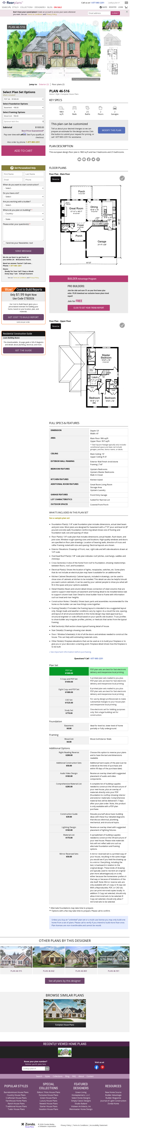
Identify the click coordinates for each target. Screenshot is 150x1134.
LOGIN (120, 7)
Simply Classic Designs (81, 1100)
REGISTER (112, 7)
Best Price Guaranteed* (33, 131)
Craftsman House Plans (16, 1098)
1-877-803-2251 (33, 142)
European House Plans (70, 94)
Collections (57, 1076)
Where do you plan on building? (17, 210)
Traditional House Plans (16, 1106)
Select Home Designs (81, 1098)
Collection (26, 7)
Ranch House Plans (16, 1103)
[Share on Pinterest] (98, 159)
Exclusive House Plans (48, 1095)
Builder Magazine (113, 1098)
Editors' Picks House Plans (48, 1092)
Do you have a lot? (11, 193)
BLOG (49, 7)
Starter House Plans (48, 1106)
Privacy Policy (51, 14)
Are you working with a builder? (17, 201)
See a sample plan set (59, 518)
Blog (67, 1076)
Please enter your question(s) (16, 224)
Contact (90, 1076)
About (81, 1076)
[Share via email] (79, 159)
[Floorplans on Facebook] (96, 1067)
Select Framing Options (14, 112)
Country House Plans (16, 1095)
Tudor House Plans (16, 1109)
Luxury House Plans (48, 1100)
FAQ (74, 1076)
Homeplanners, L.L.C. (81, 1095)
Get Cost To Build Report (23, 317)
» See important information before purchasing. (70, 652)
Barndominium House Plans (16, 1092)
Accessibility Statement (98, 1125)
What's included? (9, 95)
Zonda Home (113, 1103)
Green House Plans (48, 1098)
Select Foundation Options (15, 103)
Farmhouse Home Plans (16, 1100)
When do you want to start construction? (21, 184)
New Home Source (113, 1092)
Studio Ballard (81, 1103)
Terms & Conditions (35, 14)
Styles (47, 1076)
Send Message (23, 251)
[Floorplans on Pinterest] (102, 1067)
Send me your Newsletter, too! (19, 243)
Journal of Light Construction (113, 1100)
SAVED (104, 7)
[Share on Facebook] (88, 159)
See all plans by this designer (65, 980)
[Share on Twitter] (93, 159)
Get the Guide (23, 350)
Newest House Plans (48, 1103)
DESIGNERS (40, 7)
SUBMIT (115, 13)
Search (39, 1076)
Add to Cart (23, 151)
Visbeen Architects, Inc (81, 1106)
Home (51, 94)
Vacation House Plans (48, 1109)
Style (15, 7)
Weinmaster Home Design (80, 1109)
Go (126, 3)
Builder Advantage (113, 1095)
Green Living (80, 1092)
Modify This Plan (111, 130)
